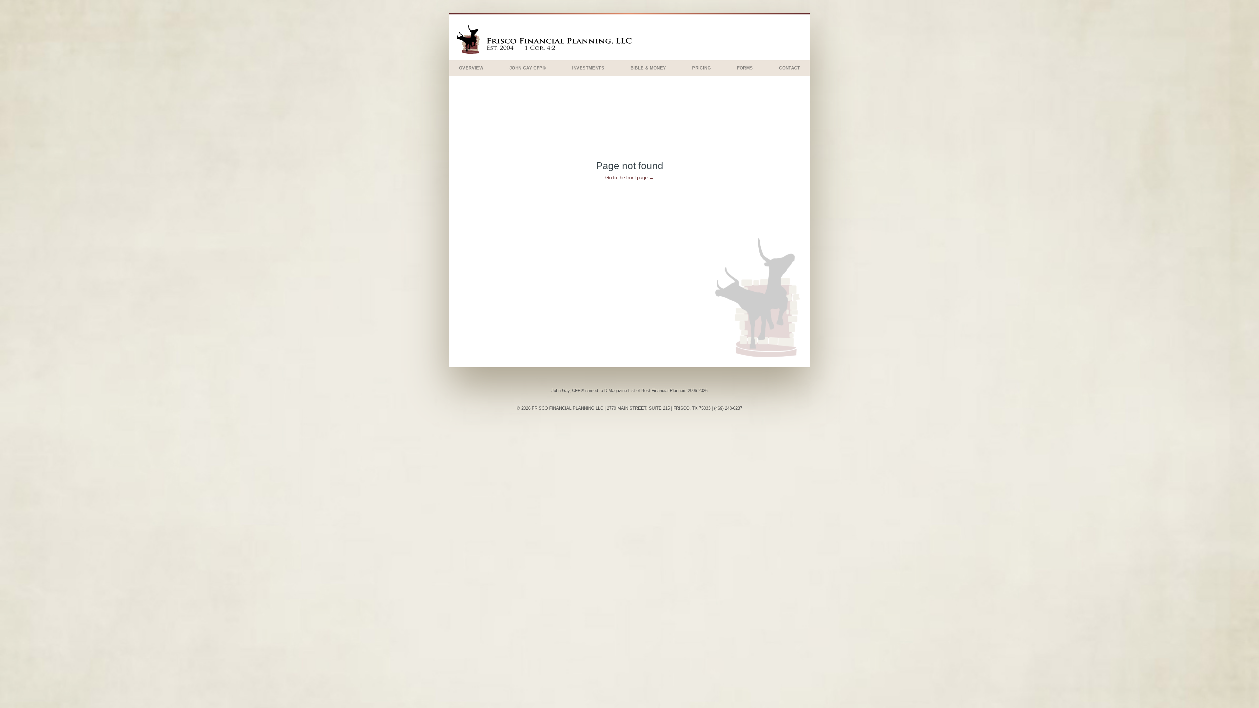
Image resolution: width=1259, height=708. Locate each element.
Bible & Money (648, 68)
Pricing (701, 68)
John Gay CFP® (528, 68)
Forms (745, 68)
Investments (588, 68)
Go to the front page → (629, 177)
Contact (789, 68)
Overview (471, 68)
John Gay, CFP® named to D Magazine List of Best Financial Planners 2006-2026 (629, 390)
